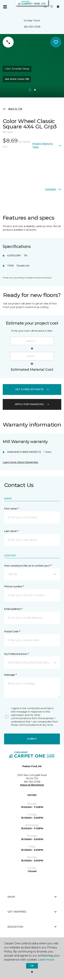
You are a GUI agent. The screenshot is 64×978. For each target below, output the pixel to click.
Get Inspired (17, 911)
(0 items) (58, 6)
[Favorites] (51, 6)
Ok (32, 965)
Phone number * (14, 586)
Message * (10, 675)
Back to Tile (15, 108)
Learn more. (46, 959)
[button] (45, 6)
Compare (50, 189)
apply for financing (29, 404)
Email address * (13, 609)
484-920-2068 (32, 26)
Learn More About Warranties (20, 462)
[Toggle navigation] (5, 7)
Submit (32, 738)
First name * (11, 508)
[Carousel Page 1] (29, 89)
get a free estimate (29, 389)
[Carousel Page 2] (35, 90)
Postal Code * (12, 631)
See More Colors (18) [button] (17, 79)
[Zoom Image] (8, 42)
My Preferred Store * (16, 654)
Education (15, 926)
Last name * (11, 531)
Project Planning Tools (42, 145)
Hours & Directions (32, 784)
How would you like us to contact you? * (28, 565)
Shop (11, 896)
